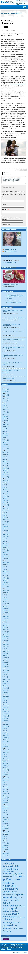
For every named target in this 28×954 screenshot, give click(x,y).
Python (9, 949)
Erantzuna (4, 209)
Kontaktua (24, 952)
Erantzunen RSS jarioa (11, 251)
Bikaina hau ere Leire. (9, 378)
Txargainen (23, 170)
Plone (3, 949)
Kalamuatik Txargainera (11, 13)
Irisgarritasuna (16, 952)
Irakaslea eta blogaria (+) (9, 262)
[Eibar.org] (8, 2)
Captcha (4, 215)
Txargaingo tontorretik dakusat (14, 295)
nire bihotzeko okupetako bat (17, 84)
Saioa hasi (24, 1)
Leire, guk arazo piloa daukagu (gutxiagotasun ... (11, 324)
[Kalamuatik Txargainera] (12, 238)
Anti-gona (9, 298)
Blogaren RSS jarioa (10, 249)
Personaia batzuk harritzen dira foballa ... (14, 318)
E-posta (4, 204)
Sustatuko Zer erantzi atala (13, 302)
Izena (3, 199)
